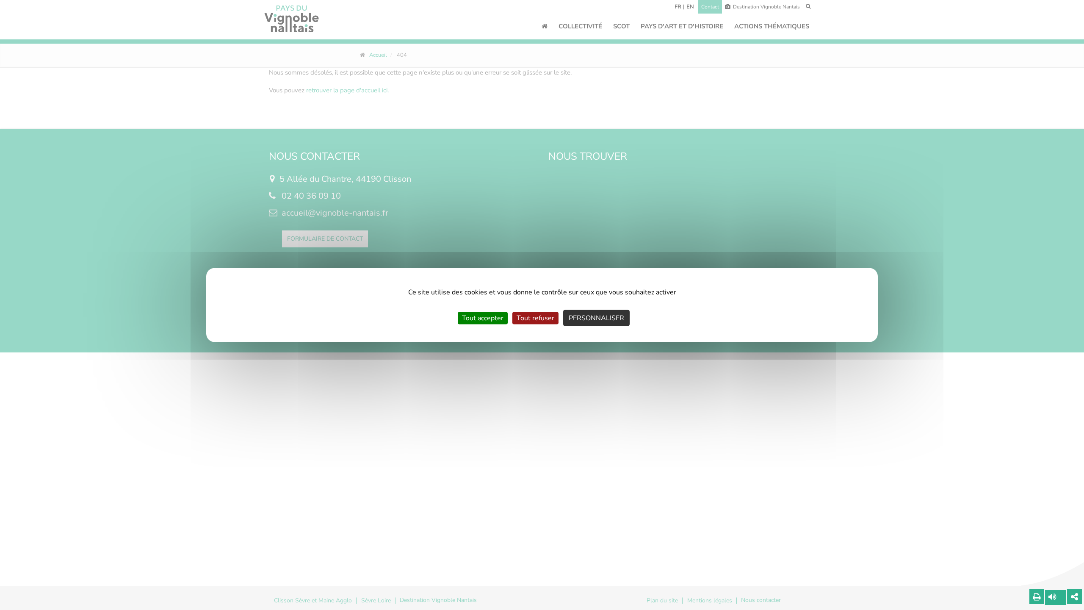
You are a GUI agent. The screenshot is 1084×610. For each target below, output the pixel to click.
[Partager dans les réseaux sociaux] (1074, 596)
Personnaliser (596, 318)
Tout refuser (535, 318)
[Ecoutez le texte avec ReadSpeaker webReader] (1055, 597)
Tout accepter (482, 318)
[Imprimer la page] (1036, 596)
